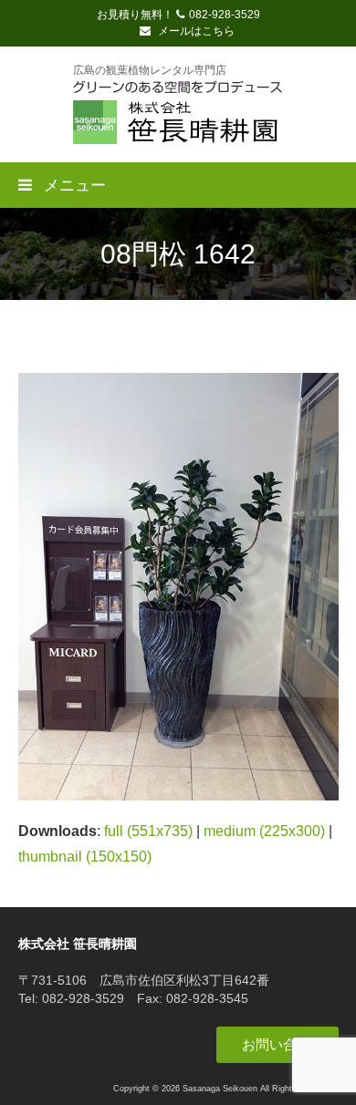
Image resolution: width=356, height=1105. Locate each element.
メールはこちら (195, 31)
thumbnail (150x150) (85, 856)
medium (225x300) (264, 831)
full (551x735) (148, 831)
